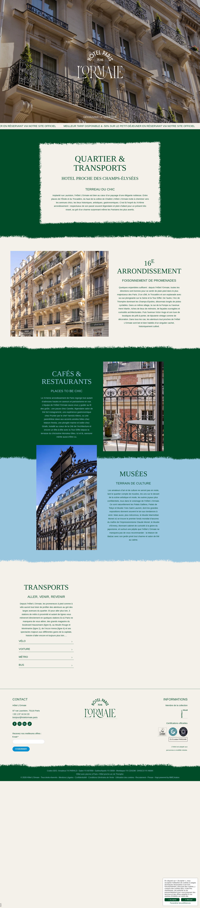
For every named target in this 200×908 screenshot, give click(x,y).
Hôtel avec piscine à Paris (87, 774)
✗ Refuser (188, 900)
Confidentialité (81, 777)
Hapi (157, 777)
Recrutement (141, 777)
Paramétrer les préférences (180, 903)
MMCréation (174, 777)
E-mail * (15, 737)
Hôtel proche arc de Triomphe (111, 774)
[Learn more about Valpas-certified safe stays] (183, 731)
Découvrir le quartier (100, 117)
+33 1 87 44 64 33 (20, 714)
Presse (150, 777)
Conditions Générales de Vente (101, 777)
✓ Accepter (172, 900)
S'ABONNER (21, 749)
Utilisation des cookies (125, 777)
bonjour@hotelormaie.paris (25, 717)
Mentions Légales (66, 777)
